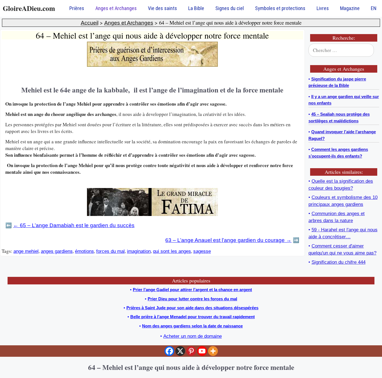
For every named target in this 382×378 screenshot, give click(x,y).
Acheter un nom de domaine (192, 336)
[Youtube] (202, 351)
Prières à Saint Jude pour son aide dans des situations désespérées (192, 307)
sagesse (202, 251)
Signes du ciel (229, 8)
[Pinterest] (191, 351)
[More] (213, 351)
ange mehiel (26, 251)
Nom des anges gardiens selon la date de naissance (192, 326)
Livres (323, 8)
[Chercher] (371, 50)
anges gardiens (57, 251)
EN (373, 8)
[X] (180, 351)
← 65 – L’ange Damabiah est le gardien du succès (74, 225)
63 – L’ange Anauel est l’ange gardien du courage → (228, 240)
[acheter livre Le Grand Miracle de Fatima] (152, 214)
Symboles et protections (280, 8)
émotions (84, 251)
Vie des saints (162, 8)
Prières (76, 8)
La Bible (196, 8)
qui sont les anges (172, 251)
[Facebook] (169, 351)
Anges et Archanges (116, 8)
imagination (139, 251)
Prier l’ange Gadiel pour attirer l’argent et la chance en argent (192, 289)
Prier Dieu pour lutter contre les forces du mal (192, 298)
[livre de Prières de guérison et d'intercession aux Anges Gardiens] (152, 65)
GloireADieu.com (29, 8)
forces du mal (110, 251)
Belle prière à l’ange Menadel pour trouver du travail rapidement (192, 316)
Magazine (350, 8)
